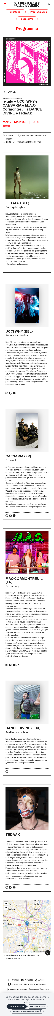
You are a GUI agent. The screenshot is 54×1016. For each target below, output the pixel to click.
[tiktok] (18, 665)
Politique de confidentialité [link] (27, 1011)
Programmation (38, 12)
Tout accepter (16, 1006)
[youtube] (14, 393)
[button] (27, 923)
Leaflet (21, 952)
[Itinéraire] (47, 952)
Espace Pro (27, 19)
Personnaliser (37, 1006)
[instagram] (7, 393)
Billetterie (15, 12)
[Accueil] (27, 4)
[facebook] (10, 393)
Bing (30, 952)
